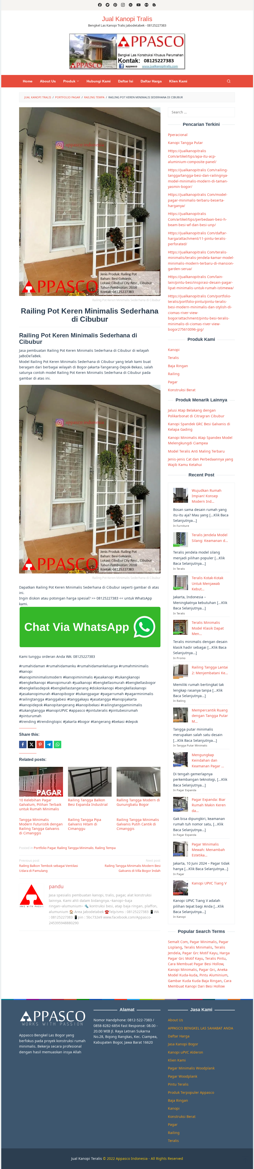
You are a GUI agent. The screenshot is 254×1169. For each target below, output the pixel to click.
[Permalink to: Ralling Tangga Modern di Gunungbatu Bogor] (138, 781)
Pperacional (178, 134)
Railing (174, 373)
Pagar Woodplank (182, 1076)
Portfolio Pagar (45, 848)
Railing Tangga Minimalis (75, 848)
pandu (56, 886)
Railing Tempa (105, 848)
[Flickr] (146, 5)
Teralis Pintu (215, 958)
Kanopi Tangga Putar (185, 142)
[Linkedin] (130, 5)
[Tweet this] (31, 744)
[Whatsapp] (57, 744)
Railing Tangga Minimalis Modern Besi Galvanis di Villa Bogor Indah (132, 865)
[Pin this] (40, 744)
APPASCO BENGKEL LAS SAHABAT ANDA (200, 1028)
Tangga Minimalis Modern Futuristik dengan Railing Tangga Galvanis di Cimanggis (41, 826)
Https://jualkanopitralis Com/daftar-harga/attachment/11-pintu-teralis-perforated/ (197, 239)
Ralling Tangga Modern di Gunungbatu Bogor (138, 802)
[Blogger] (154, 5)
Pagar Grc (207, 969)
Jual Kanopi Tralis (127, 19)
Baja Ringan (178, 365)
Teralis (173, 357)
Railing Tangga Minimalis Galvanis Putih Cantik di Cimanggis (138, 824)
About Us (175, 1020)
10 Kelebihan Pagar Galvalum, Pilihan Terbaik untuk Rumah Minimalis (40, 804)
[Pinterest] (115, 5)
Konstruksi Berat (181, 390)
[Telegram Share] (49, 744)
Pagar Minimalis (203, 941)
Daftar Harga (179, 1036)
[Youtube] (138, 5)
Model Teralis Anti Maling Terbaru (196, 451)
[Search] (228, 81)
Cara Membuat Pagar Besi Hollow (195, 963)
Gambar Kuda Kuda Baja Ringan (195, 980)
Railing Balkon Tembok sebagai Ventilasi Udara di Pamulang (48, 865)
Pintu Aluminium (213, 975)
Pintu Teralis (178, 1084)
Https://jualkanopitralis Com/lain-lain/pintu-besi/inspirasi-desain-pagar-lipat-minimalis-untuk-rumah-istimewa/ (201, 282)
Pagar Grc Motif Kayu (200, 953)
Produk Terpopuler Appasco (191, 1092)
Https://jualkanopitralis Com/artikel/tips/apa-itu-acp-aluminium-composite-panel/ (192, 156)
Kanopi (174, 349)
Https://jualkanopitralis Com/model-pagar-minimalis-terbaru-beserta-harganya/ (197, 200)
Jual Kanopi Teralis (86, 1158)
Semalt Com (178, 941)
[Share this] (23, 744)
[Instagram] (123, 5)
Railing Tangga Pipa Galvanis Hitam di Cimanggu (84, 824)
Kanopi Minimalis (182, 969)
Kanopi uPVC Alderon (185, 1052)
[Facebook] (100, 5)
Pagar (173, 382)
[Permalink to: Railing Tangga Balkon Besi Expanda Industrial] (90, 781)
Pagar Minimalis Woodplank (191, 1068)
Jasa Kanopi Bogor (183, 1044)
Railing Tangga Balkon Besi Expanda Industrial (88, 802)
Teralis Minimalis (198, 947)
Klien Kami (177, 1060)
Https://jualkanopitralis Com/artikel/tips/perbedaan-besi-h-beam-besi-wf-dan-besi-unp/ (197, 219)
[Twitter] (107, 5)
